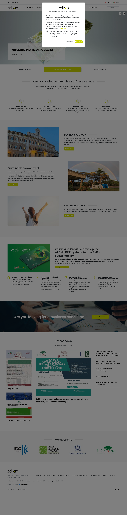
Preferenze (70, 42)
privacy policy (64, 28)
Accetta (79, 42)
